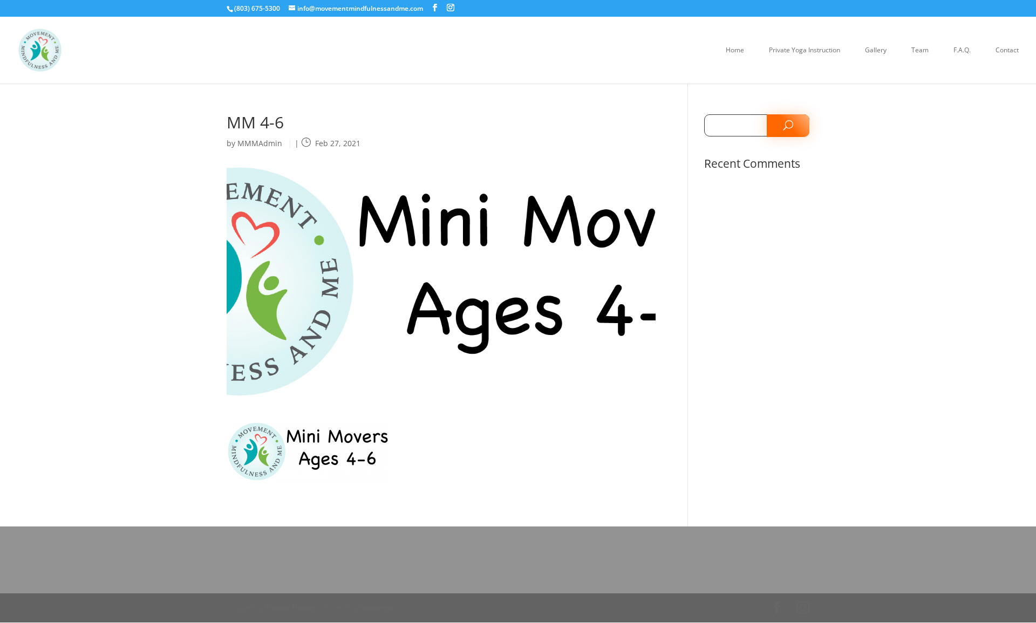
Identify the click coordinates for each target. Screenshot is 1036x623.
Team (920, 50)
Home (735, 50)
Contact (1007, 50)
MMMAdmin (259, 143)
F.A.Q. (962, 50)
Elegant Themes (291, 607)
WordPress (377, 607)
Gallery (876, 50)
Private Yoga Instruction (804, 50)
